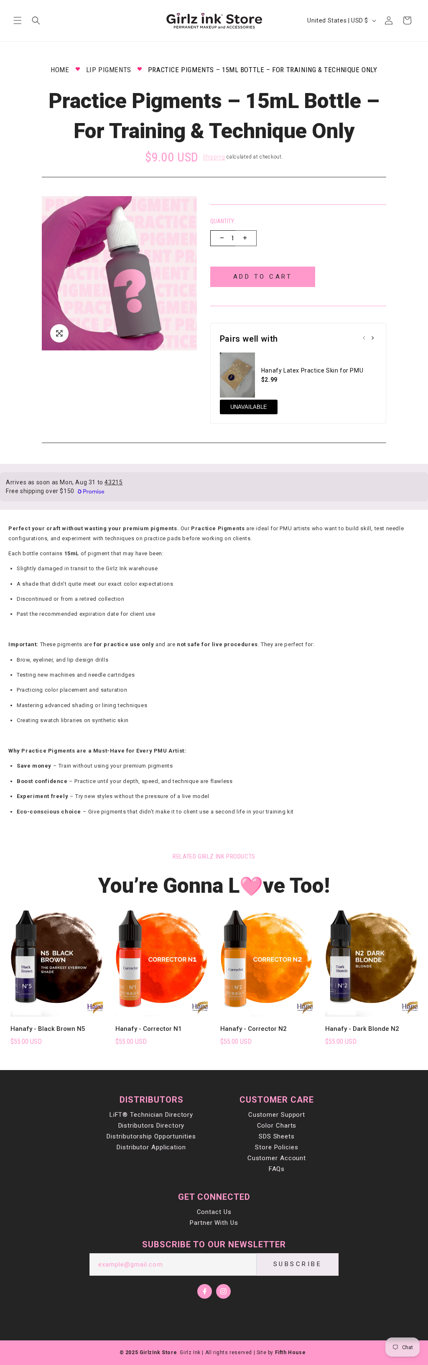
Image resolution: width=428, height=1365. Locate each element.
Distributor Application (151, 1147)
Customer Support (276, 1115)
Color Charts (277, 1125)
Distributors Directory (151, 1125)
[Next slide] (372, 338)
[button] (17, 20)
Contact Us (214, 1212)
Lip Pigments (108, 69)
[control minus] (221, 238)
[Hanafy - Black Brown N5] (56, 959)
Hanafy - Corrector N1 (148, 1029)
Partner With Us (214, 1223)
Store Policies (276, 1147)
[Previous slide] (364, 338)
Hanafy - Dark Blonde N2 (362, 1029)
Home (60, 69)
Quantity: (222, 221)
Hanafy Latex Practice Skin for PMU (312, 370)
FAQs (277, 1169)
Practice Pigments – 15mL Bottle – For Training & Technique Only (262, 69)
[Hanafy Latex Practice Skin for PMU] (237, 375)
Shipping (214, 157)
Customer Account (276, 1158)
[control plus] (246, 238)
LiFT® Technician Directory (151, 1115)
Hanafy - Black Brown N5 (47, 1029)
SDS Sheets (277, 1136)
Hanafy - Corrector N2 (253, 1029)
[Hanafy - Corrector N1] (161, 959)
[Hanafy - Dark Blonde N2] (371, 959)
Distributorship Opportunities (151, 1136)
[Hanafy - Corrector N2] (266, 959)
